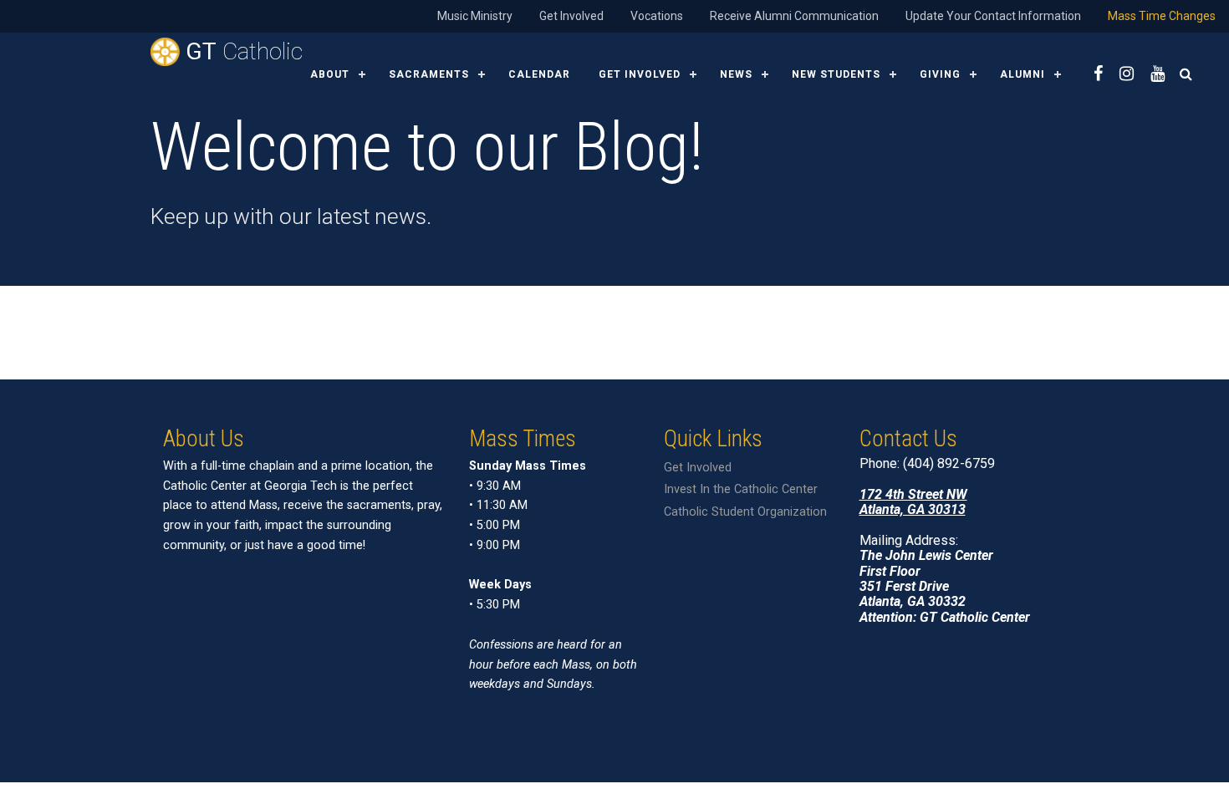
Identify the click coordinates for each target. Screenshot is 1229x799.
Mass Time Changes (1162, 16)
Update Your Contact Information (993, 16)
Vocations (656, 16)
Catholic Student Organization (745, 512)
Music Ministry (475, 16)
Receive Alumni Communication (794, 16)
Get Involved (571, 16)
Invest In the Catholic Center (741, 489)
